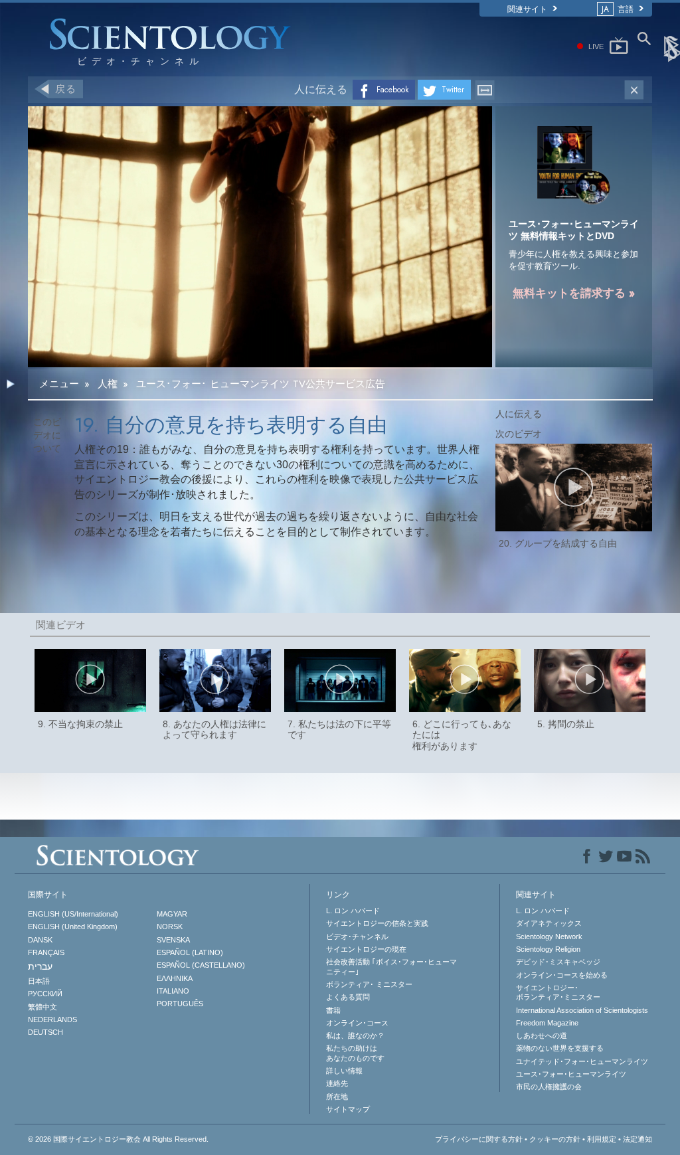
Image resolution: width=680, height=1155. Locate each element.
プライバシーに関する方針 (479, 1139)
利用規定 (601, 1139)
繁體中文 (42, 1007)
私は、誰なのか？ (355, 1035)
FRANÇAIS (46, 952)
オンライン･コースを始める (562, 975)
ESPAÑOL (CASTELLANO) (201, 965)
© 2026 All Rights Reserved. (118, 1139)
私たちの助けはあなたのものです (355, 1052)
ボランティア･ (369, 984)
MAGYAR (172, 914)
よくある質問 (348, 997)
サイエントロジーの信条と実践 (377, 923)
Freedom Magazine (547, 1023)
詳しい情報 (344, 1071)
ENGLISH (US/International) (73, 914)
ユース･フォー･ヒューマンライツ (571, 1074)
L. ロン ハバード (353, 911)
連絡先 (337, 1083)
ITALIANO (173, 991)
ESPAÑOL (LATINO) (190, 952)
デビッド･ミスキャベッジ (558, 962)
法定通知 (637, 1139)
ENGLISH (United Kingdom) (73, 927)
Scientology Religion (548, 949)
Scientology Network (549, 936)
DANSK (40, 940)
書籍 (333, 1010)
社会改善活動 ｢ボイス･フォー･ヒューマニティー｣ (391, 966)
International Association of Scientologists (582, 1010)
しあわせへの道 (541, 1035)
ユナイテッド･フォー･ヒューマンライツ (582, 1061)
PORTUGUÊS (180, 1004)
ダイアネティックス (549, 923)
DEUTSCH (45, 1032)
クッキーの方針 (554, 1139)
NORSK (170, 927)
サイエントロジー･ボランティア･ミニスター (558, 992)
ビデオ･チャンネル (357, 936)
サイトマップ (348, 1109)
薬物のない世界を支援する (560, 1048)
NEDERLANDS (52, 1019)
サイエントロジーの (366, 949)
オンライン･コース (357, 1023)
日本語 (39, 981)
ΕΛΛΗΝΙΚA (175, 978)
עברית (40, 966)
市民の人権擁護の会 (549, 1087)
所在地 (337, 1097)
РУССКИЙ (45, 994)
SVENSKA (173, 940)
